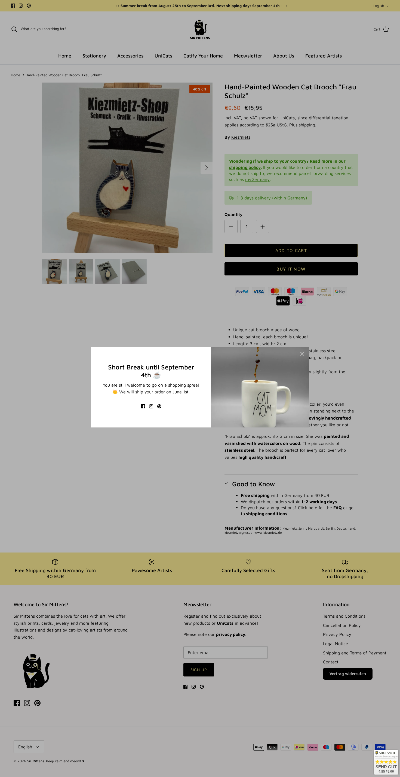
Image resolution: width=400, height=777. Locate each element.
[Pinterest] (159, 406)
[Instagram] (151, 406)
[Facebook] (143, 406)
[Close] (302, 354)
